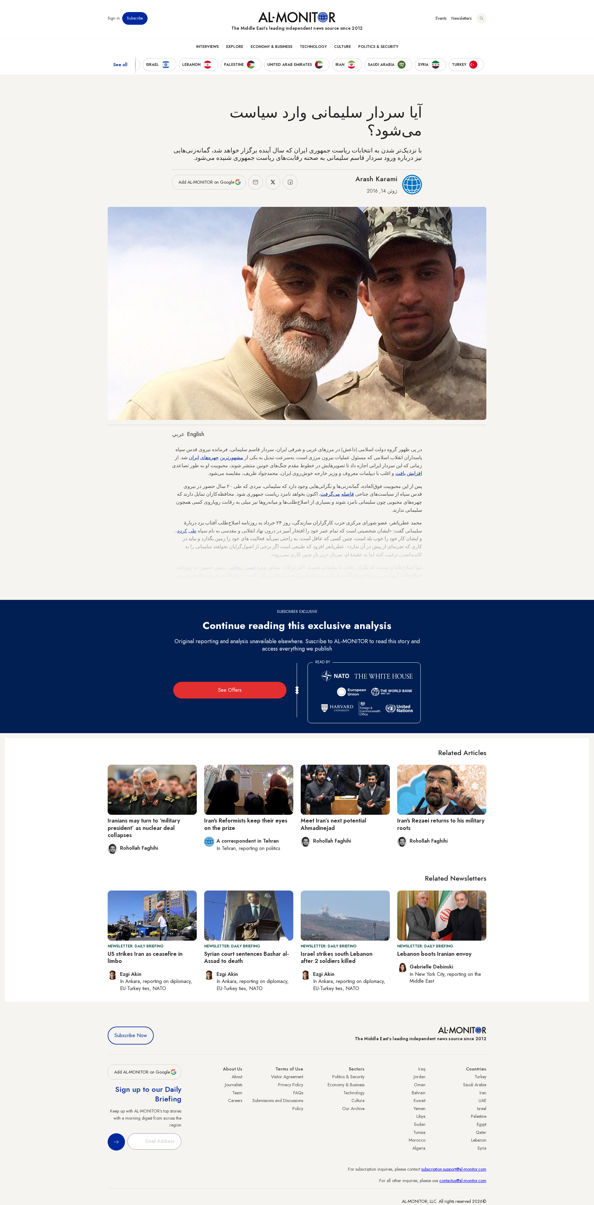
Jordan (419, 1077)
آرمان (392, 575)
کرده (182, 530)
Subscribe (135, 18)
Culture (342, 47)
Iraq (421, 1069)
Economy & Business (271, 47)
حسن (250, 567)
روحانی (236, 567)
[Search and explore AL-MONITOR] (481, 18)
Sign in (114, 18)
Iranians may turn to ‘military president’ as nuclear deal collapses (144, 828)
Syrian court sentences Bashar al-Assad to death (246, 957)
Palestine (478, 1116)
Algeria (418, 1148)
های (204, 457)
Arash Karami (376, 179)
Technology (313, 47)
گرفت (327, 493)
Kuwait (419, 1100)
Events (441, 18)
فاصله (347, 493)
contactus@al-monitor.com (462, 1180)
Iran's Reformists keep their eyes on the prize (245, 824)
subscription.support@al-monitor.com (453, 1169)
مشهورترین (231, 457)
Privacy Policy (290, 1085)
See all (120, 65)
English (195, 434)
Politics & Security (378, 47)
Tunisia (419, 1132)
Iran (483, 1093)
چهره (213, 457)
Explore (234, 47)
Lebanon (478, 1140)
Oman (419, 1085)
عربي (178, 434)
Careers (235, 1100)
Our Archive (353, 1108)
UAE (482, 1100)
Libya (420, 1116)
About (237, 1077)
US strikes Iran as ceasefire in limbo (145, 957)
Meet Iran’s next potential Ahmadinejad (333, 824)
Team (237, 1093)
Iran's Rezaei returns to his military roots (440, 824)
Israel (481, 1108)
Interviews (207, 47)
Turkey (480, 1077)
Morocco (417, 1140)
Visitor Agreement (287, 1077)
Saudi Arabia (474, 1085)
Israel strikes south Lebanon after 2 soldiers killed (336, 957)
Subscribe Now (130, 1035)
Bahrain (418, 1093)
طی (192, 530)
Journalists (233, 1085)
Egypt (481, 1124)
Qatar (481, 1132)
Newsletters (461, 18)
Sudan (419, 1124)
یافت (400, 473)
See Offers (230, 690)
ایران (194, 457)
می (336, 493)
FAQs (298, 1093)
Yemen (419, 1108)
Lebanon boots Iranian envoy (434, 954)
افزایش (414, 473)
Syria (481, 1148)
